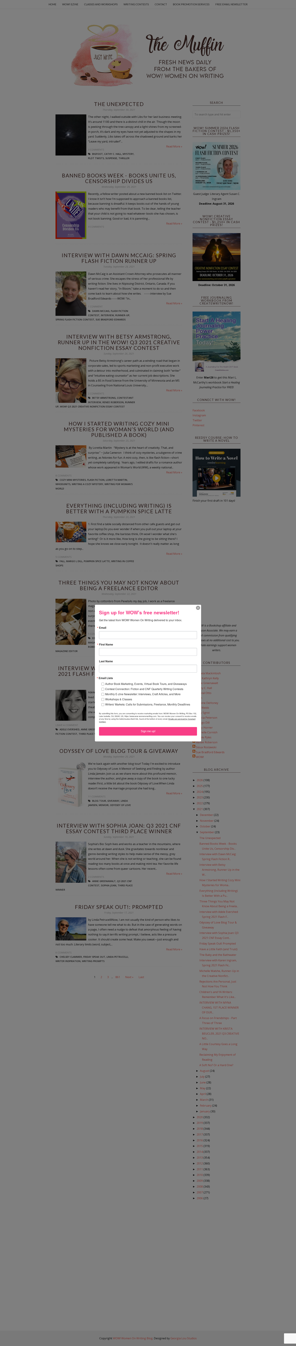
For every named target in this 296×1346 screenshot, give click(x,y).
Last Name (106, 661)
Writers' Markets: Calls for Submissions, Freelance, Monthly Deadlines (147, 704)
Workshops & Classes (118, 699)
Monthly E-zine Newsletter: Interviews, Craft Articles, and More (143, 694)
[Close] (198, 608)
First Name (106, 644)
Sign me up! (148, 731)
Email (102, 627)
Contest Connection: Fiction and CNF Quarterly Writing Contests (144, 689)
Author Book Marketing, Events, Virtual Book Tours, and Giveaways (146, 684)
